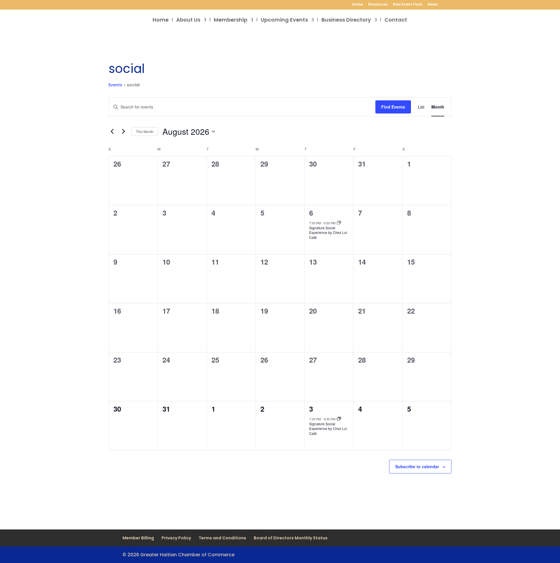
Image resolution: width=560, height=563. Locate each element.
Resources (378, 5)
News (433, 5)
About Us (188, 20)
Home (357, 5)
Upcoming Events (284, 20)
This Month (144, 131)
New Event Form (407, 5)
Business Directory (346, 20)
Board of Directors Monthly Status (291, 538)
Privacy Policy (176, 538)
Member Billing (138, 538)
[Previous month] (112, 131)
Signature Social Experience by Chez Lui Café (328, 232)
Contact (395, 20)
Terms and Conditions (222, 538)
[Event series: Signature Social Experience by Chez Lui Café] (339, 223)
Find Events (393, 107)
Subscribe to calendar (417, 466)
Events (115, 85)
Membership (230, 20)
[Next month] (123, 131)
